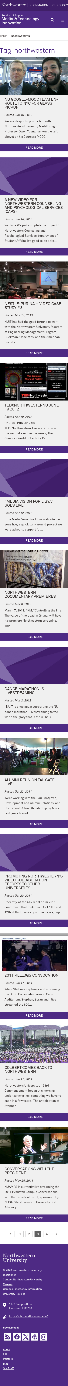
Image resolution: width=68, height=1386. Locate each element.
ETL (5, 1354)
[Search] (52, 20)
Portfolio (8, 1359)
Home (3, 36)
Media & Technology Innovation (20, 21)
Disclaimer (9, 1275)
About (6, 1349)
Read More (34, 147)
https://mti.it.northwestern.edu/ (28, 1316)
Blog (5, 1364)
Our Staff (8, 1368)
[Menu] (63, 20)
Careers (7, 1284)
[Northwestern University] (35, 5)
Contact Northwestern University (22, 1279)
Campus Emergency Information (22, 1289)
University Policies (14, 1294)
